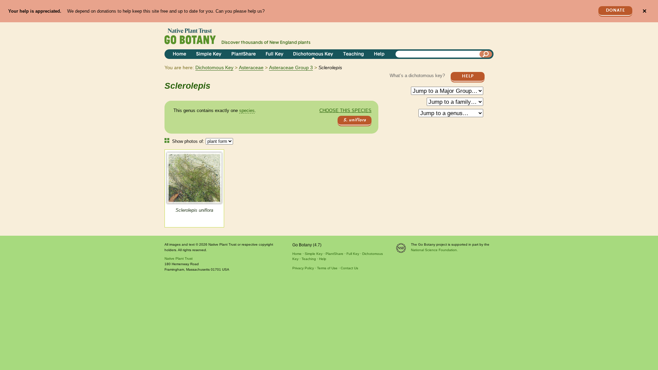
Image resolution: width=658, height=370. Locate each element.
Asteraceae (251, 67)
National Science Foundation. (434, 250)
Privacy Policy (303, 268)
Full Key (274, 54)
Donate (615, 10)
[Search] (485, 54)
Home (179, 54)
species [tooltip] (247, 110)
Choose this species (345, 110)
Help (379, 54)
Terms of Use (327, 268)
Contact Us (349, 268)
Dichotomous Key (313, 54)
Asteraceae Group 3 (291, 67)
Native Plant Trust (178, 258)
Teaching (353, 54)
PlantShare (243, 54)
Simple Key (208, 54)
